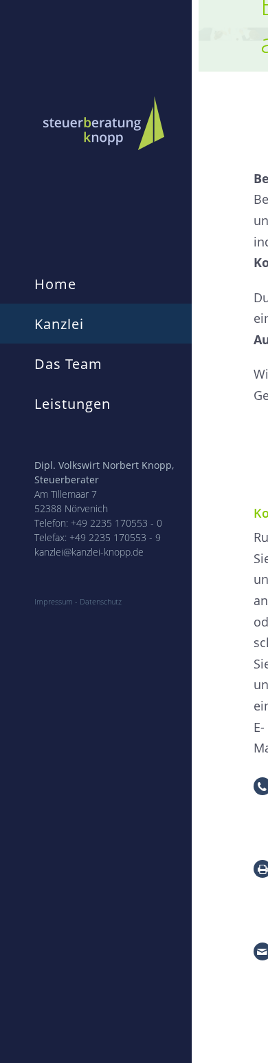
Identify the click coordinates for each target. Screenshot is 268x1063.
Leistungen (72, 403)
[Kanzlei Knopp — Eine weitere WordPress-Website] (107, 123)
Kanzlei (59, 324)
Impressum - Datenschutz (78, 601)
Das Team (68, 364)
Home (55, 284)
